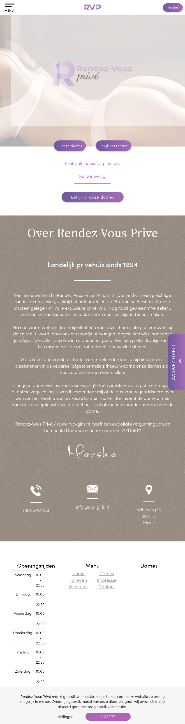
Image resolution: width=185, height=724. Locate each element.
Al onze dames (70, 145)
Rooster (172, 7)
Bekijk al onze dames (92, 197)
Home (78, 573)
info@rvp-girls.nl (92, 507)
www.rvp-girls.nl (73, 423)
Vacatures (78, 586)
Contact (107, 586)
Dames (106, 573)
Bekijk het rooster (113, 145)
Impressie (106, 580)
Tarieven (78, 580)
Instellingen (64, 716)
